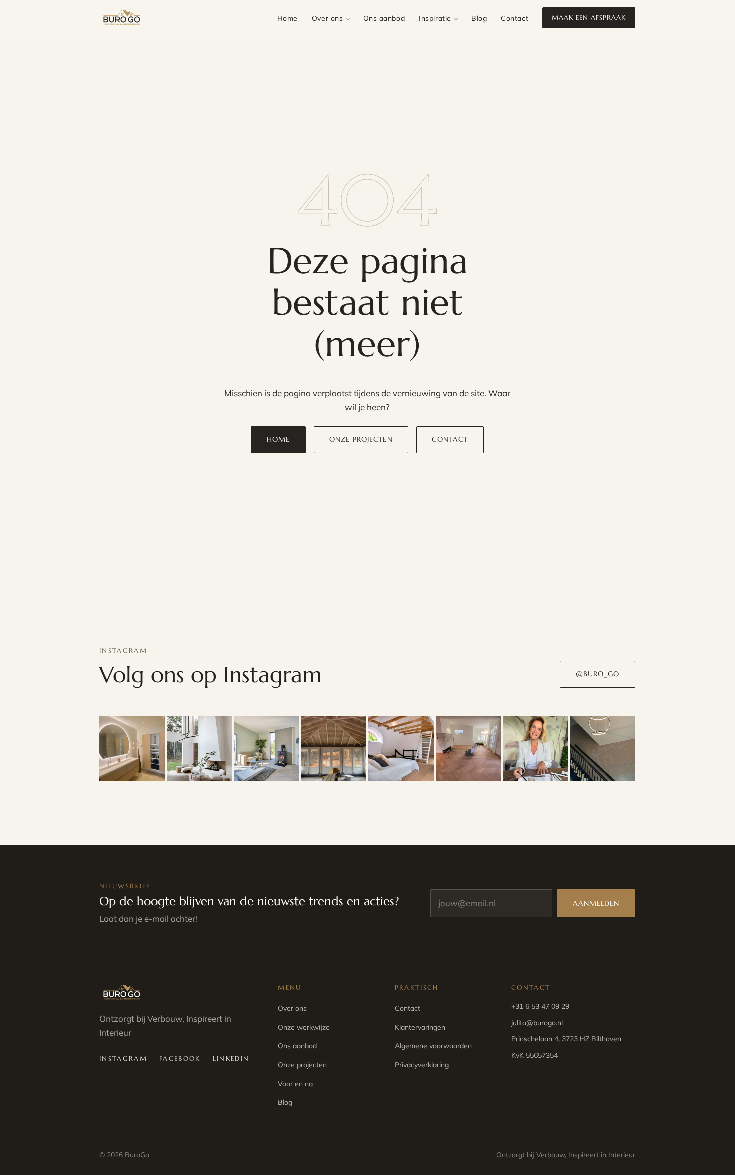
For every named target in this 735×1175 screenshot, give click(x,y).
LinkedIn (231, 1058)
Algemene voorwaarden (433, 1046)
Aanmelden (596, 903)
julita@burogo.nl (537, 1023)
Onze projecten (361, 439)
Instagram (124, 1058)
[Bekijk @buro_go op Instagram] (132, 749)
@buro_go (598, 674)
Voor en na (295, 1084)
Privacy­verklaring (422, 1065)
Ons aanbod (385, 18)
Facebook (180, 1058)
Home (288, 18)
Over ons (327, 18)
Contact (514, 18)
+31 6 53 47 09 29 (541, 1006)
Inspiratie (435, 18)
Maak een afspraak (589, 18)
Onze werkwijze (304, 1027)
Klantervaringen (420, 1027)
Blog (479, 18)
